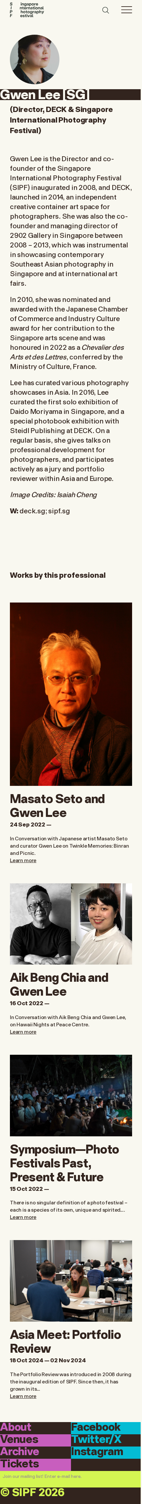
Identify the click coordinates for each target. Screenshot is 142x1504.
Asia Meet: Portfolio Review (65, 1340)
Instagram (97, 1452)
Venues (19, 1440)
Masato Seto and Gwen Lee (57, 804)
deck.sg (32, 510)
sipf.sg (59, 510)
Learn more (23, 859)
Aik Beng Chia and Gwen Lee (59, 983)
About (15, 1427)
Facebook (96, 1427)
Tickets (19, 1464)
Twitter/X (96, 1440)
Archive (19, 1452)
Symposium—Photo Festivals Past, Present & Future (64, 1162)
